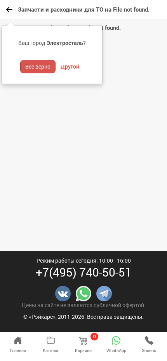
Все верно (37, 66)
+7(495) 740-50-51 (84, 272)
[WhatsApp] (83, 293)
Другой (70, 66)
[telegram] (104, 293)
